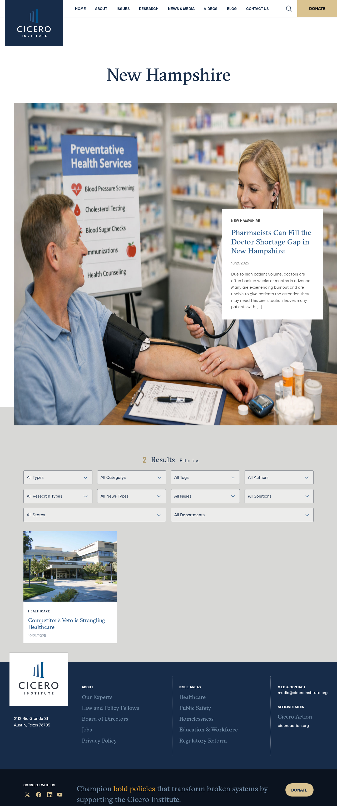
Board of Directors (105, 719)
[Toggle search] (289, 8)
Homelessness (196, 719)
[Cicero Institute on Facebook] (38, 795)
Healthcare (192, 697)
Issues (123, 8)
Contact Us (257, 8)
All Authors (258, 477)
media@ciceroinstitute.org (303, 692)
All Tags (181, 477)
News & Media (181, 8)
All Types (35, 477)
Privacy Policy (99, 741)
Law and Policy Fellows (110, 708)
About (101, 8)
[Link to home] (34, 23)
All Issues (182, 496)
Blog (232, 8)
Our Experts (97, 697)
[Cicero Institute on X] (26, 795)
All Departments (189, 514)
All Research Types (44, 496)
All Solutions (259, 496)
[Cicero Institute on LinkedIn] (49, 795)
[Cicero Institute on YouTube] (59, 795)
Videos (210, 8)
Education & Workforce (208, 729)
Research (148, 8)
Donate (317, 8)
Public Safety (195, 708)
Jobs (87, 729)
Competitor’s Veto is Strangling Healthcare (66, 624)
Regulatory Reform (203, 741)
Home (80, 8)
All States (36, 514)
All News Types (114, 496)
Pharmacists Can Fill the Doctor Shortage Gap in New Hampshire (271, 241)
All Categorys (113, 477)
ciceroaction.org (293, 725)
